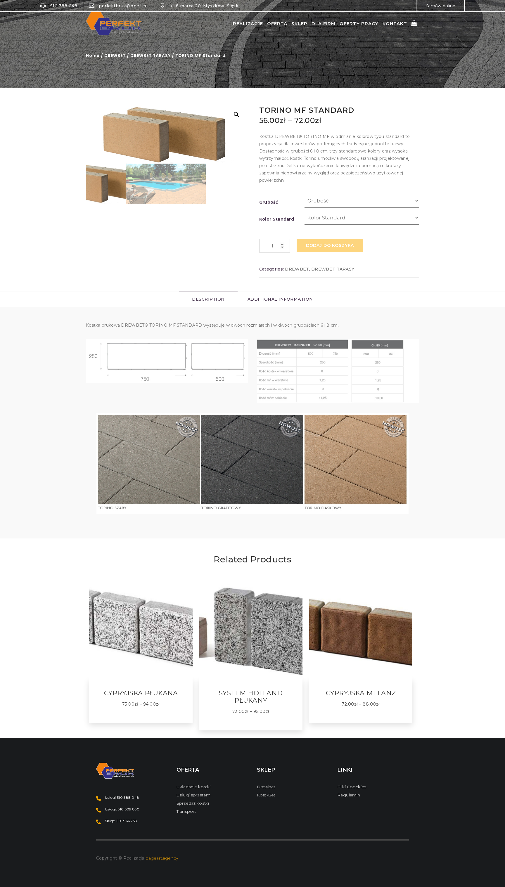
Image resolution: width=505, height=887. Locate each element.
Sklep (299, 23)
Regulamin (348, 795)
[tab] (208, 299)
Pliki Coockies (351, 786)
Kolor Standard (276, 219)
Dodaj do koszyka (330, 245)
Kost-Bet (266, 795)
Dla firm (323, 23)
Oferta (277, 23)
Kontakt (395, 23)
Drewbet (266, 786)
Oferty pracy (359, 23)
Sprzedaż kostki (193, 803)
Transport (186, 811)
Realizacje (248, 23)
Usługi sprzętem (193, 795)
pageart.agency (162, 858)
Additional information (280, 299)
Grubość (268, 202)
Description (208, 299)
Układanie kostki (193, 786)
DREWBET (115, 55)
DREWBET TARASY (150, 55)
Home (93, 55)
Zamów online (440, 5)
